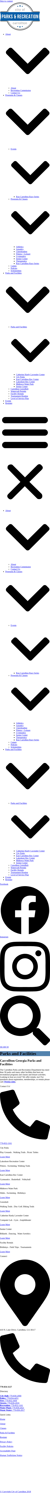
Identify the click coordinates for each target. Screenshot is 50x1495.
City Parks (20, 377)
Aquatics (19, 249)
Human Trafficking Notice (11, 1455)
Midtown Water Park (25, 384)
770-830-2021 (12, 1408)
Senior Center (22, 259)
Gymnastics (21, 256)
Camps (14, 266)
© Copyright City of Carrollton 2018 (15, 1491)
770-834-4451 (9, 1398)
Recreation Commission (21, 90)
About (13, 88)
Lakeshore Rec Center (25, 382)
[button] (25, 457)
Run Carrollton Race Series (27, 197)
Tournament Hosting (19, 396)
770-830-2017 (12, 1410)
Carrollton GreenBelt (19, 389)
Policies (14, 268)
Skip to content (6, 1)
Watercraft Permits (18, 391)
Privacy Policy (6, 1442)
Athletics (19, 247)
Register (8, 403)
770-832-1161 (9, 1082)
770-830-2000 (10, 1396)
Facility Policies (6, 1446)
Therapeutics (21, 261)
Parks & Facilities (7, 1433)
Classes (3, 1428)
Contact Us (15, 93)
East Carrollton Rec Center (27, 379)
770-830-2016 (9, 1403)
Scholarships (16, 271)
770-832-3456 (8, 1400)
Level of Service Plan (20, 398)
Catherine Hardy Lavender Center (30, 374)
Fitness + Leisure (23, 254)
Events (8, 401)
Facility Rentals (17, 394)
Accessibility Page (7, 1451)
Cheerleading (21, 251)
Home (2, 1419)
